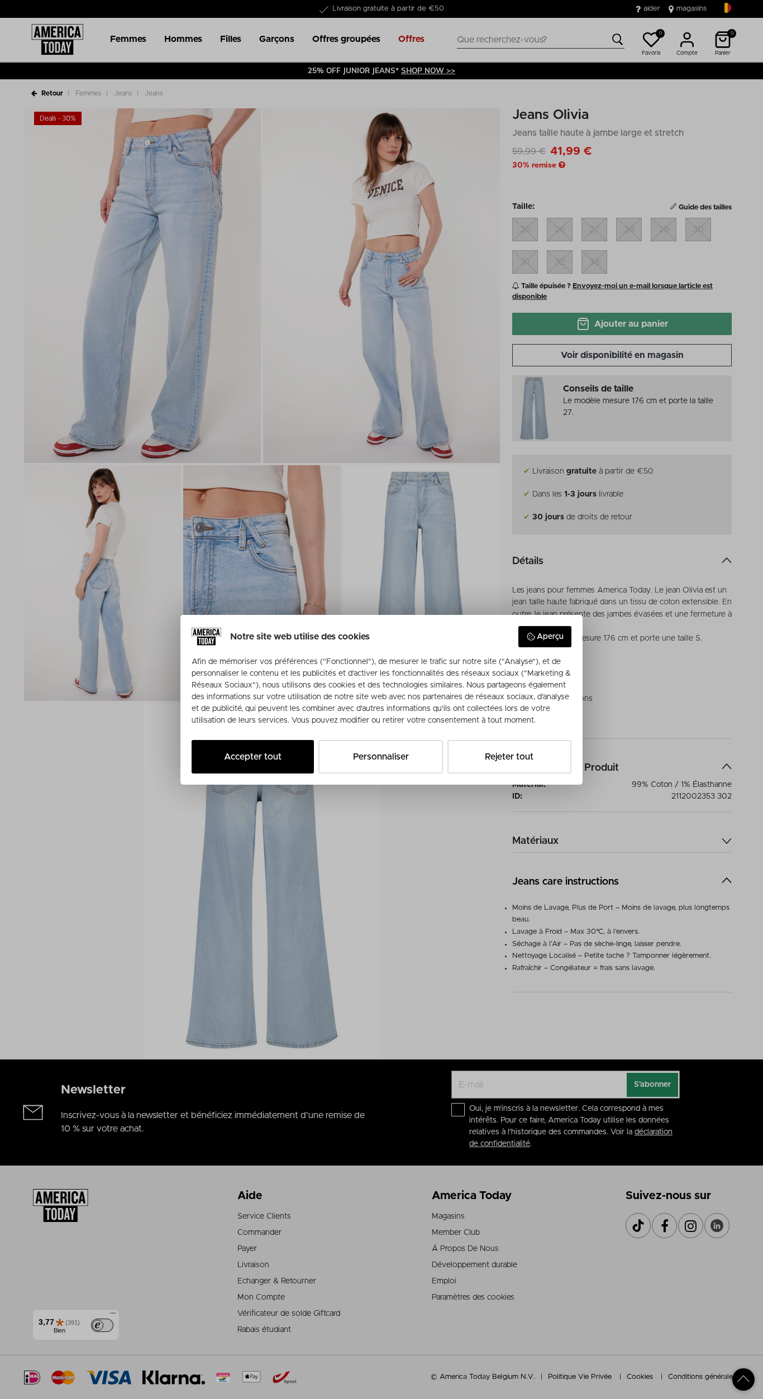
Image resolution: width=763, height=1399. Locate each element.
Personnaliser (381, 756)
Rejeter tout (509, 756)
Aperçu (550, 637)
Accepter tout (253, 756)
